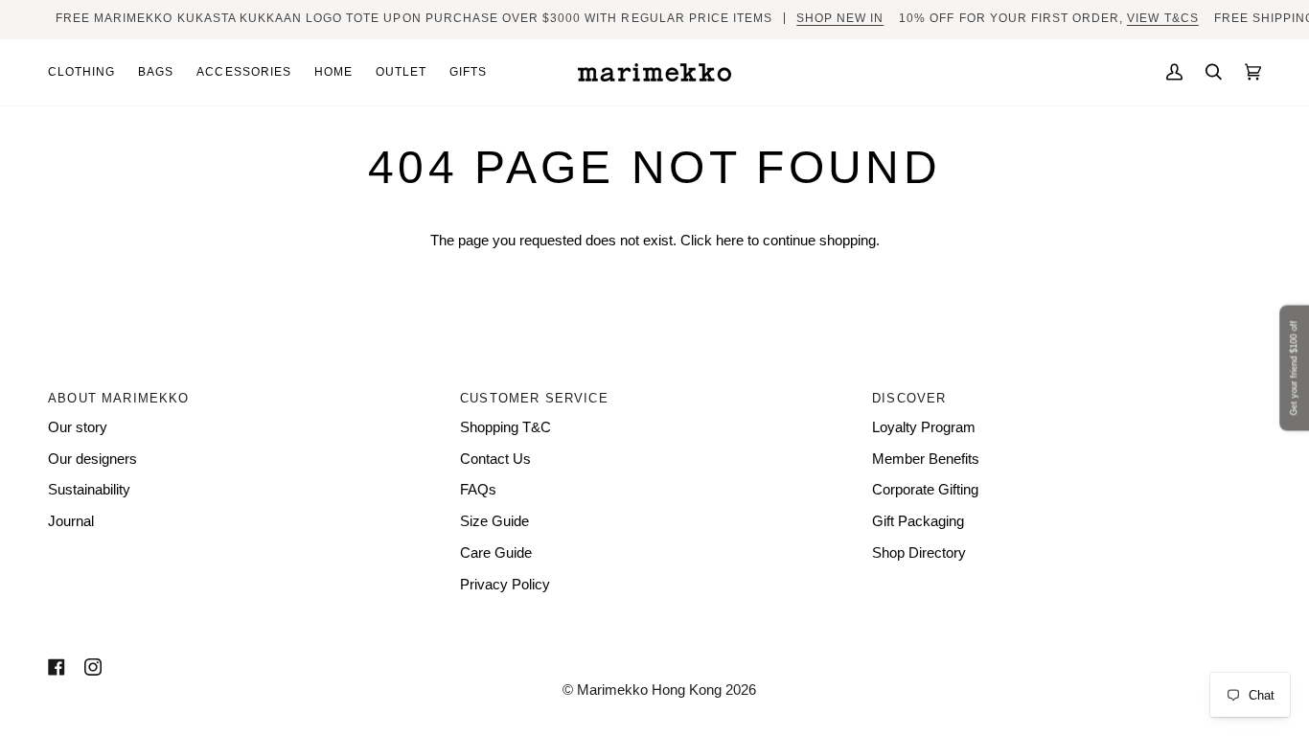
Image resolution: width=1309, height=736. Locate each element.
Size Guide (494, 521)
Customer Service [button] (534, 398)
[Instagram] (93, 667)
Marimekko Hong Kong (647, 690)
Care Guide (496, 553)
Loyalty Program (924, 427)
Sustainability (89, 489)
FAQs (478, 489)
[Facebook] (56, 667)
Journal (71, 521)
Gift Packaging (918, 521)
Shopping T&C (505, 427)
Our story (77, 427)
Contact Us (495, 459)
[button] (87, 72)
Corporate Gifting (925, 489)
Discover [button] (909, 398)
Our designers (92, 459)
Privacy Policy (505, 584)
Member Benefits (925, 459)
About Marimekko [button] (119, 398)
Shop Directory (919, 553)
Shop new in (840, 18)
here (730, 240)
